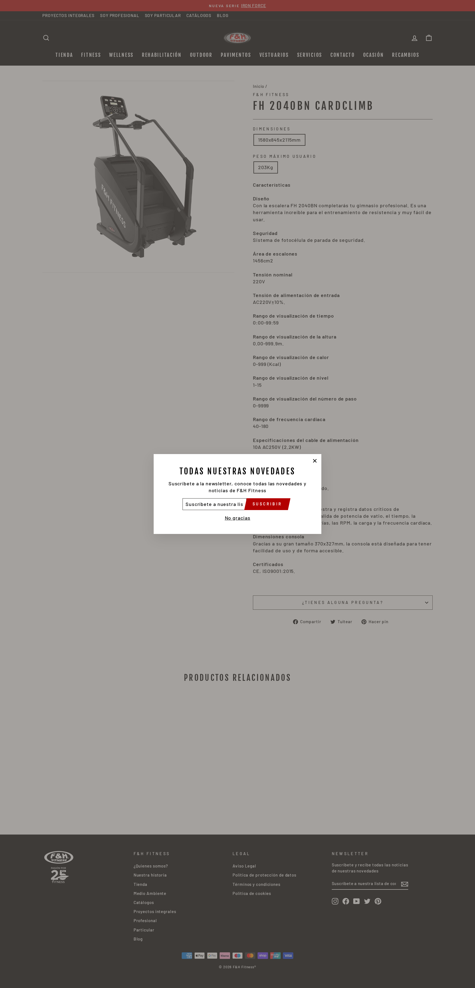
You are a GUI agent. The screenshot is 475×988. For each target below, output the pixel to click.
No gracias (237, 518)
